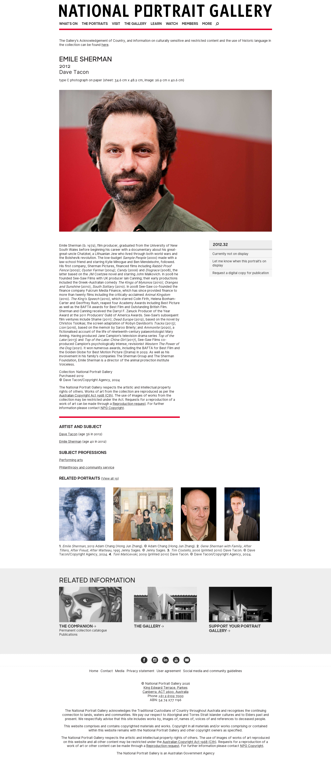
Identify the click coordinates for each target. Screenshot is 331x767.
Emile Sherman (70, 442)
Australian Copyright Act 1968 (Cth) (86, 395)
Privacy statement (140, 671)
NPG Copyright (112, 408)
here (105, 45)
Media (119, 671)
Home (93, 671)
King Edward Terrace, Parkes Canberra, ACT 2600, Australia (165, 690)
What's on (68, 24)
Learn (156, 24)
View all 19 (110, 478)
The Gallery (135, 24)
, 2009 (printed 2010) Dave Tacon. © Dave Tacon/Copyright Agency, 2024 (182, 554)
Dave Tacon (74, 72)
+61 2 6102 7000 (171, 696)
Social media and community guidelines (212, 671)
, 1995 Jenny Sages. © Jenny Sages (155, 548)
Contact (107, 671)
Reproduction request (129, 404)
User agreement (169, 671)
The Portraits (95, 24)
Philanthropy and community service (86, 467)
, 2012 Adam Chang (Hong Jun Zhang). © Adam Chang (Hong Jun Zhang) (128, 546)
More (207, 24)
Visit (116, 24)
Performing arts (71, 460)
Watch (172, 24)
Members (190, 24)
